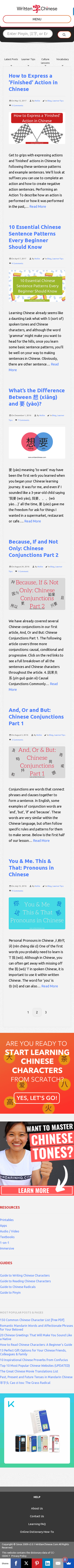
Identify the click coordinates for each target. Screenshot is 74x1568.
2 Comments (17, 740)
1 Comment (23, 571)
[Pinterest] (37, 1563)
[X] (26, 1563)
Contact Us (37, 1516)
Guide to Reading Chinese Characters (25, 1281)
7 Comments (23, 420)
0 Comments (17, 105)
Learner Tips (28, 59)
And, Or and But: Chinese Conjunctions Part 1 (36, 716)
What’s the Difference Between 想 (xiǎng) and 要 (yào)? (37, 397)
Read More (37, 206)
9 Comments (17, 891)
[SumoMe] (68, 1563)
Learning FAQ (37, 1524)
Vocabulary (62, 59)
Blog (49, 101)
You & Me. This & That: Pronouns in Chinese (31, 867)
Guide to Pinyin (10, 1292)
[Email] (58, 1563)
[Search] (64, 34)
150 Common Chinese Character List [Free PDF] (32, 1320)
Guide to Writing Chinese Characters (25, 1275)
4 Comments (17, 263)
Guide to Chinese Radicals (18, 1287)
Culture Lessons (45, 61)
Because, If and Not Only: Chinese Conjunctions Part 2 (34, 548)
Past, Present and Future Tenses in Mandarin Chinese (36, 1377)
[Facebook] (16, 1563)
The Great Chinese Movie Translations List (29, 1371)
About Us (37, 1508)
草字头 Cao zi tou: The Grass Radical (25, 1382)
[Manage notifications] (65, 1560)
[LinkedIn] (47, 1563)
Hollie (37, 101)
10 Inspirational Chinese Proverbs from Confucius (34, 1360)
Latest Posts (11, 59)
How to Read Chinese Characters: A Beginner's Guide (36, 1344)
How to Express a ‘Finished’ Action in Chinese (33, 82)
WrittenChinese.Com (46, 1544)
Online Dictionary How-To (37, 1531)
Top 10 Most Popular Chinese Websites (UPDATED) (35, 1365)
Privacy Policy (18, 1555)
